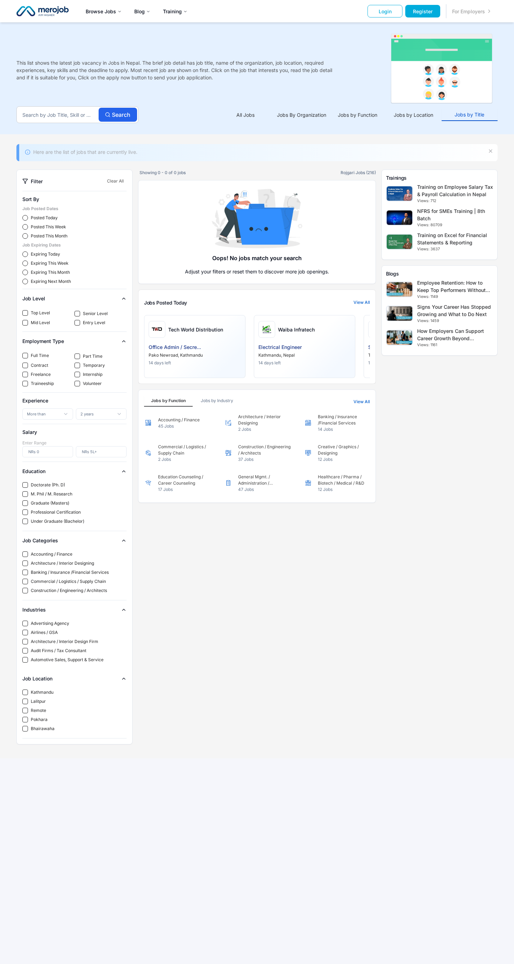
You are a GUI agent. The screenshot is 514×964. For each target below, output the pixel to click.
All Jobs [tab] (245, 115)
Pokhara (39, 719)
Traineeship (42, 383)
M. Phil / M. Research (51, 494)
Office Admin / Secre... (175, 347)
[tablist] (357, 115)
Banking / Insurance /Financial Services (70, 572)
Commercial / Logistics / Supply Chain (68, 581)
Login (385, 11)
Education (33, 471)
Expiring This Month (50, 272)
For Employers (468, 11)
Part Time (92, 356)
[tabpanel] (257, 453)
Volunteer (92, 383)
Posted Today (44, 217)
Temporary (94, 365)
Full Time (40, 355)
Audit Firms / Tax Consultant (58, 650)
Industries (34, 610)
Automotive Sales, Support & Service (67, 659)
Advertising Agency (50, 623)
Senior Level (95, 313)
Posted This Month (49, 235)
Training (172, 11)
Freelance (41, 374)
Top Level (40, 312)
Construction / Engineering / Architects (69, 590)
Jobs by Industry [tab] (217, 400)
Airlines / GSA (44, 632)
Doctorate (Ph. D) (48, 484)
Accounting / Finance (51, 554)
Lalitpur (38, 701)
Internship (92, 374)
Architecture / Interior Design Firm (64, 641)
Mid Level (40, 322)
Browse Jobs (101, 11)
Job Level (33, 298)
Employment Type (43, 341)
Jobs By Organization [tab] (301, 115)
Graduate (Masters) (50, 503)
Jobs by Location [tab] (413, 115)
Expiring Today (45, 254)
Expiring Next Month (51, 281)
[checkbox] (25, 313)
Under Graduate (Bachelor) (57, 521)
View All (362, 302)
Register (423, 11)
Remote (38, 710)
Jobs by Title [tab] (469, 114)
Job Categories (40, 540)
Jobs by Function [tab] (357, 115)
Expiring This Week (50, 263)
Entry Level (94, 322)
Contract (39, 365)
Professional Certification (56, 512)
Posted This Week (48, 226)
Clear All (115, 181)
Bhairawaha (43, 728)
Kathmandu (42, 692)
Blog (139, 11)
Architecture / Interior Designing (62, 563)
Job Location (37, 678)
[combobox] (47, 414)
